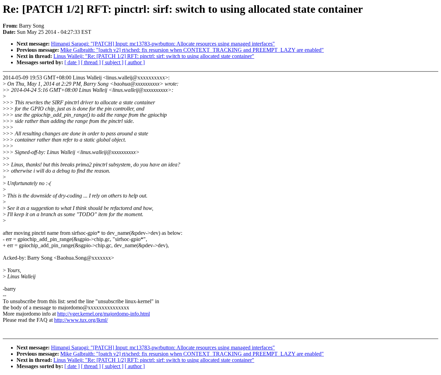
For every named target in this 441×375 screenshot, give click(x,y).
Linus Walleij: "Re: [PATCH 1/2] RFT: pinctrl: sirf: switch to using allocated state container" (153, 56)
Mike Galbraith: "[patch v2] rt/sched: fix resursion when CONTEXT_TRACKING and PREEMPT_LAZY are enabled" (192, 50)
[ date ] (72, 62)
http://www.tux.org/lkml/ (81, 320)
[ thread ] (91, 62)
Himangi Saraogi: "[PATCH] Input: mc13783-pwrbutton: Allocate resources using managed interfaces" (163, 44)
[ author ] (135, 62)
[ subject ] (112, 62)
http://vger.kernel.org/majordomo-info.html (103, 314)
